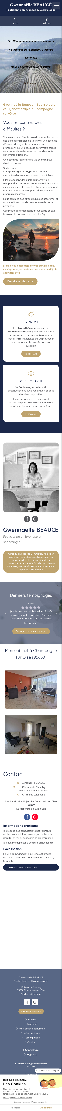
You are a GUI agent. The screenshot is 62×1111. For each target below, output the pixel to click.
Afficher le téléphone (33, 794)
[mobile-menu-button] (56, 5)
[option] (31, 613)
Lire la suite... (31, 623)
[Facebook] (27, 519)
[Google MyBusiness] (35, 519)
